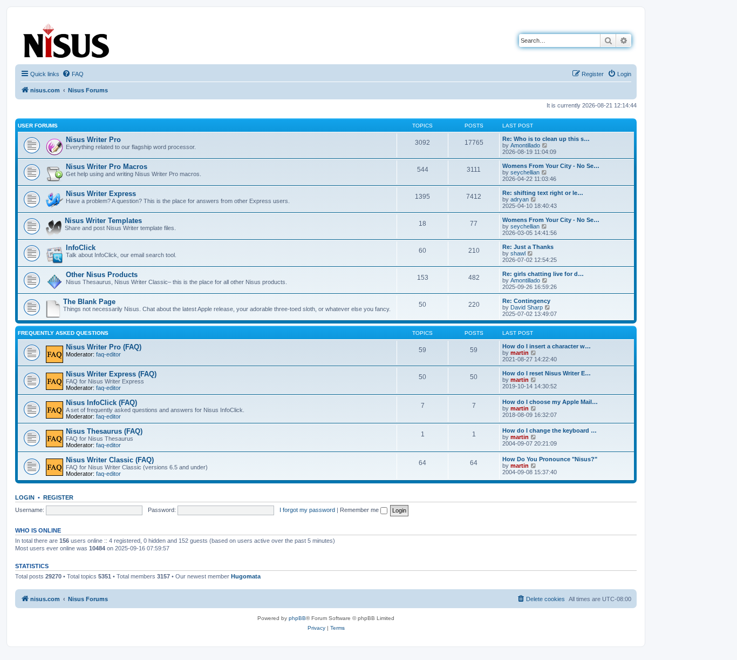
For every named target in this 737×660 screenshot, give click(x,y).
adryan (519, 199)
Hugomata (246, 576)
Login (25, 497)
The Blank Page (89, 302)
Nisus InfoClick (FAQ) (101, 403)
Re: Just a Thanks (528, 247)
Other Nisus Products (102, 275)
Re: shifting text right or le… (542, 193)
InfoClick (80, 248)
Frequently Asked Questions (63, 333)
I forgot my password (307, 510)
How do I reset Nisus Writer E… (546, 373)
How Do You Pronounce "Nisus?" (549, 459)
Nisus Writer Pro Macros (106, 167)
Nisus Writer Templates (103, 221)
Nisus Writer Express (101, 194)
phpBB (297, 618)
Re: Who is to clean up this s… (546, 139)
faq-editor (108, 354)
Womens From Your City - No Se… (550, 166)
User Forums (38, 126)
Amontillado (525, 145)
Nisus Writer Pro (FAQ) (103, 347)
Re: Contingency (526, 301)
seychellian (525, 172)
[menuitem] (73, 74)
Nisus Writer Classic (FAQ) (110, 460)
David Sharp (526, 307)
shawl (518, 253)
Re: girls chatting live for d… (543, 274)
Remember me (360, 510)
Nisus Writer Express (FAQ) (111, 374)
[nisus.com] (67, 38)
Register (58, 497)
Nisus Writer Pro (93, 140)
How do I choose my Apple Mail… (550, 402)
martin (519, 352)
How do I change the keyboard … (549, 430)
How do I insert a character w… (546, 346)
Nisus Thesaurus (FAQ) (104, 431)
